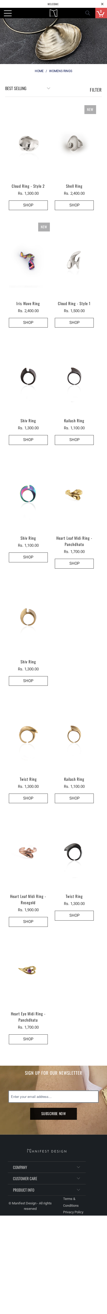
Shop (74, 205)
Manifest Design (24, 1203)
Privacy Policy (73, 1212)
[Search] (89, 13)
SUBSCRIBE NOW (53, 1113)
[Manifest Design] (53, 13)
